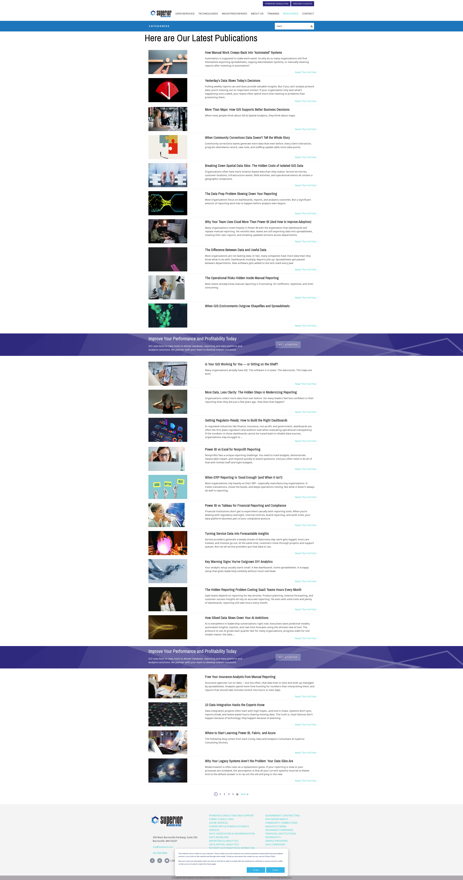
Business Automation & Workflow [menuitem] (231, 848)
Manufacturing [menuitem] (275, 826)
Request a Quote (302, 4)
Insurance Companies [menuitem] (279, 830)
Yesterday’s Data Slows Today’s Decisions (232, 80)
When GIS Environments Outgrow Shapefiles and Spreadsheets (247, 305)
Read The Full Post (305, 72)
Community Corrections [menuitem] (281, 822)
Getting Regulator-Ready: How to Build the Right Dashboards (246, 420)
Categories (159, 26)
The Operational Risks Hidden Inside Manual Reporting (242, 277)
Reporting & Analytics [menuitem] (223, 840)
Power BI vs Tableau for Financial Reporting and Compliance (245, 505)
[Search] (311, 26)
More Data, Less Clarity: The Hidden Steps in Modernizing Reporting (251, 392)
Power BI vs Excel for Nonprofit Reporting (232, 449)
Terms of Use (251, 877)
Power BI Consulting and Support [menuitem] (231, 815)
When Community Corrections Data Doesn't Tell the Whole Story (247, 137)
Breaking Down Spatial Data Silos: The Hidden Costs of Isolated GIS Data (254, 165)
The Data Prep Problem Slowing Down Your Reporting (241, 193)
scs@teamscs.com (163, 847)
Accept (256, 870)
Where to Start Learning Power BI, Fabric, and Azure (240, 732)
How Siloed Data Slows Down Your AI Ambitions (236, 617)
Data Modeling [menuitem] (219, 837)
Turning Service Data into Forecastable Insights (237, 533)
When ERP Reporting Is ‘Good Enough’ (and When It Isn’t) (243, 477)
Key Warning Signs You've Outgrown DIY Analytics (239, 561)
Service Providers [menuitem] (276, 840)
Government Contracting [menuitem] (282, 815)
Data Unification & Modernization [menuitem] (232, 833)
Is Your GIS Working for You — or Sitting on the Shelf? (241, 364)
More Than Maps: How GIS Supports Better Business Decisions (247, 109)
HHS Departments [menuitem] (276, 819)
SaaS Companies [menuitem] (275, 844)
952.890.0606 (160, 853)
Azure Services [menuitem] (218, 822)
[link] (160, 13)
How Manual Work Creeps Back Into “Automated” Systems (243, 52)
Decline (275, 870)
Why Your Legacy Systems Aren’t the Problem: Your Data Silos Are (249, 760)
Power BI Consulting (276, 4)
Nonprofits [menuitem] (273, 837)
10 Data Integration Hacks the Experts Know (235, 704)
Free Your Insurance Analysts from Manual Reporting (240, 676)
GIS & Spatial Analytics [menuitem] (224, 844)
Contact (308, 13)
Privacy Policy (238, 877)
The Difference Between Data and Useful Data (235, 249)
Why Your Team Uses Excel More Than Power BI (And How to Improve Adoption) (258, 221)
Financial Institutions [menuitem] (280, 833)
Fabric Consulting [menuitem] (221, 819)
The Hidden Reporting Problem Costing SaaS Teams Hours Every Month (253, 589)
